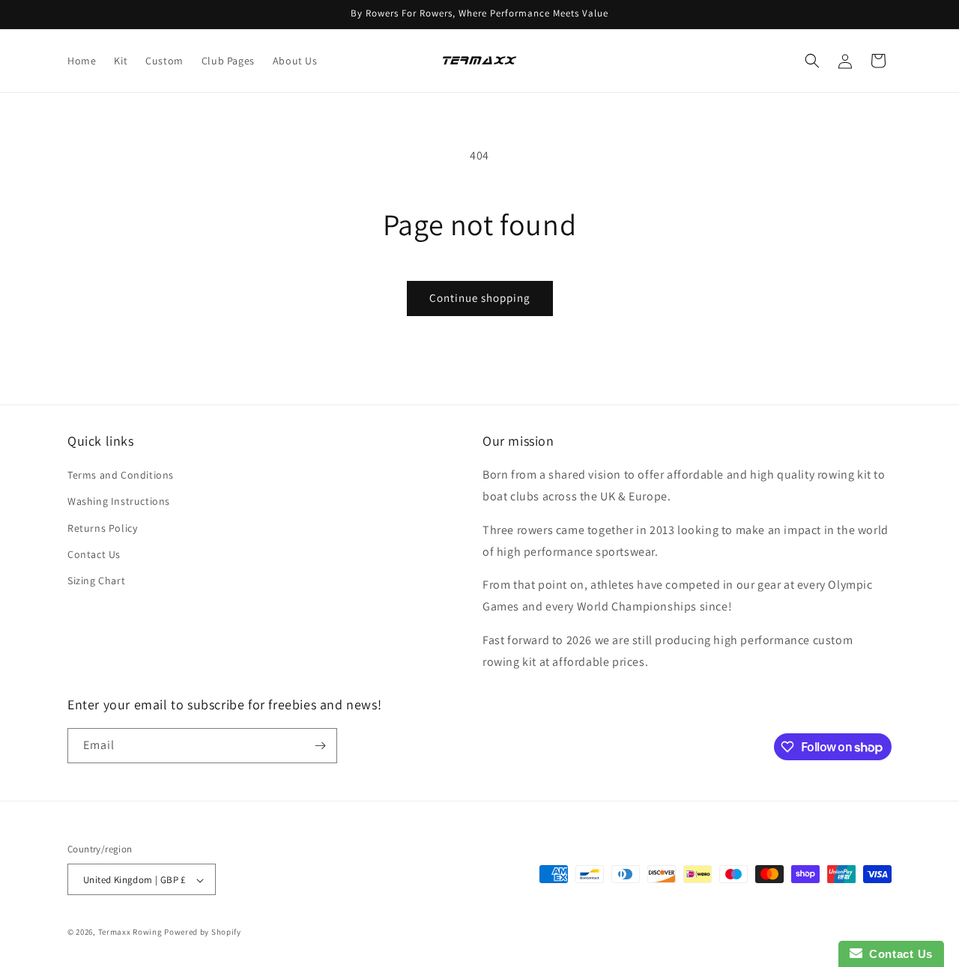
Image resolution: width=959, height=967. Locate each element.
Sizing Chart (96, 580)
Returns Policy (102, 528)
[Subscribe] (319, 745)
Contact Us (94, 554)
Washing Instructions (118, 502)
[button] (812, 60)
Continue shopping (479, 298)
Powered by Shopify (202, 932)
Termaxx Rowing (130, 932)
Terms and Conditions (120, 475)
